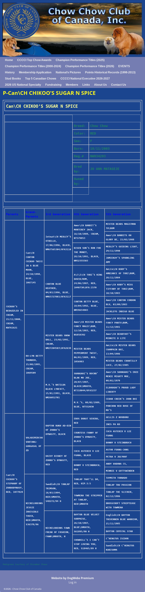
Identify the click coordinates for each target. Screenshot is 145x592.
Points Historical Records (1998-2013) (110, 72)
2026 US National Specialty (23, 84)
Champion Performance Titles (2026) (89, 66)
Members (72, 84)
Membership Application (35, 72)
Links (86, 84)
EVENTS (124, 66)
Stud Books (13, 78)
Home (9, 60)
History (10, 72)
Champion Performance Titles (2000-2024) (33, 66)
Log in (73, 582)
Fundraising (53, 84)
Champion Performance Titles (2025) (80, 60)
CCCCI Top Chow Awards (34, 60)
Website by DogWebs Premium (72, 578)
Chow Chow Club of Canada (26, 588)
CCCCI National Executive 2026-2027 (85, 78)
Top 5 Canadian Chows (40, 78)
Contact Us (118, 84)
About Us (100, 84)
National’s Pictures (68, 72)
